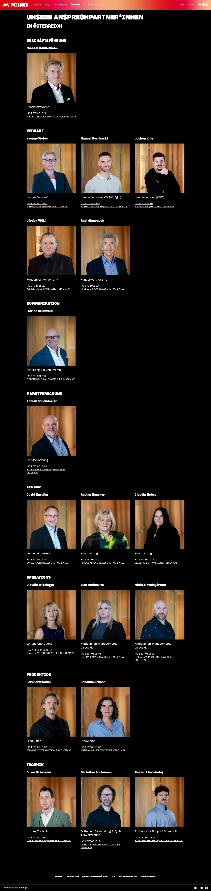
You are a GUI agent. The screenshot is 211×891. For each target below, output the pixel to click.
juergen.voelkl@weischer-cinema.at (48, 289)
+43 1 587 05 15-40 (37, 204)
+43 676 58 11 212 (144, 204)
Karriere (87, 5)
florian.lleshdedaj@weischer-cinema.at (159, 841)
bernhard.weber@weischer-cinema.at (49, 750)
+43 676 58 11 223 (90, 204)
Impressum (73, 877)
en (193, 5)
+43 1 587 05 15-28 (37, 466)
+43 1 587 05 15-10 (145, 837)
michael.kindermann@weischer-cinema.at (51, 116)
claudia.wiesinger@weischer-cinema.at (50, 653)
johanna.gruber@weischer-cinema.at (103, 750)
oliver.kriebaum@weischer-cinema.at (49, 841)
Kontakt (99, 5)
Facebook (206, 4)
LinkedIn (203, 4)
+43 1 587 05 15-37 (37, 747)
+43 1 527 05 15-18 (144, 654)
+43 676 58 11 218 (36, 286)
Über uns (75, 5)
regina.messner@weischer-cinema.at (103, 563)
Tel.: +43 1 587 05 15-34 (39, 650)
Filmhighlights (60, 5)
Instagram (199, 4)
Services (37, 5)
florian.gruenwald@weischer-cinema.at (50, 379)
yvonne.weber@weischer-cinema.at (47, 207)
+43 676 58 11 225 (90, 286)
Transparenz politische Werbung (137, 877)
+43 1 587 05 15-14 (144, 560)
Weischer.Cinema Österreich (14, 4)
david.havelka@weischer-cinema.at (48, 563)
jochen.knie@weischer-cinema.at (154, 207)
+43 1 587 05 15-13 (90, 560)
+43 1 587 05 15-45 (37, 837)
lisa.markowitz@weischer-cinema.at (103, 657)
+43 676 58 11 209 (36, 376)
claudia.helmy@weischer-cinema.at (156, 563)
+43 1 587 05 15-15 (91, 841)
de (190, 5)
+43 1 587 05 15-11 (36, 113)
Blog (47, 5)
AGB (113, 877)
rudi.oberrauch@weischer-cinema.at (103, 289)
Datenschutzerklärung (95, 877)
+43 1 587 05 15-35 (91, 654)
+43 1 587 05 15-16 (37, 560)
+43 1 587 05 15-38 (91, 747)
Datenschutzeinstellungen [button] (15, 888)
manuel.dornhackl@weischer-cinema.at (104, 207)
